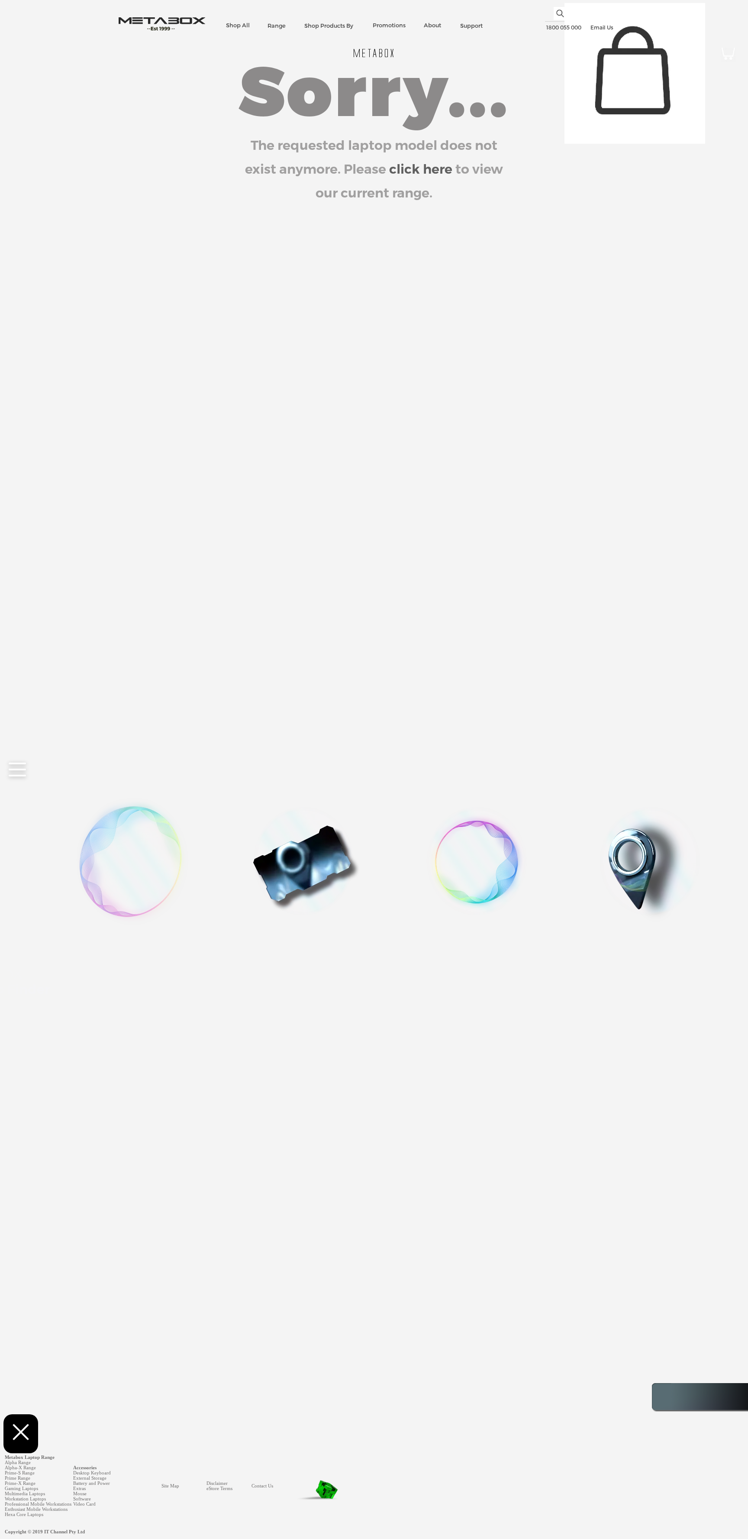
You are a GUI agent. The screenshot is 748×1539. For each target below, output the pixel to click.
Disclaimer (217, 1483)
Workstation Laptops (25, 1498)
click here (420, 169)
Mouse (80, 1493)
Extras (79, 1488)
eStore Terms (219, 1488)
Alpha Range (18, 1462)
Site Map (170, 1485)
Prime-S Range (20, 1472)
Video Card (84, 1504)
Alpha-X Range (20, 1467)
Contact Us (262, 1485)
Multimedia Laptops (25, 1493)
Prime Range (17, 1478)
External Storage (89, 1478)
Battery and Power (91, 1483)
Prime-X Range (20, 1483)
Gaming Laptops (21, 1488)
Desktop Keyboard (92, 1472)
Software (82, 1498)
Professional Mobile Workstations (38, 1504)
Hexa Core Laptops (24, 1514)
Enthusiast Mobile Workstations (36, 1509)
